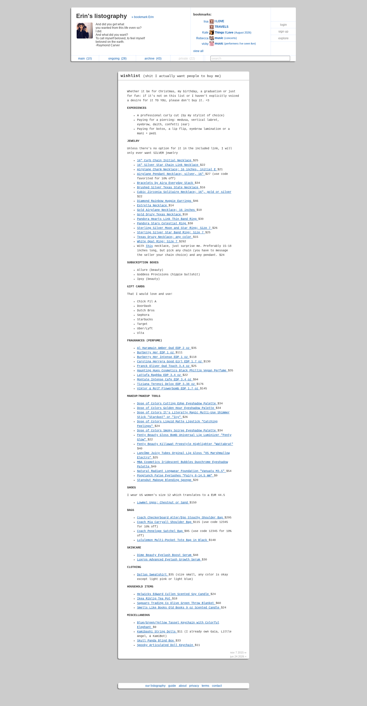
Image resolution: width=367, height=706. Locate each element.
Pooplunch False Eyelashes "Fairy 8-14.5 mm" (175, 475)
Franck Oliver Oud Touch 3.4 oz (164, 366)
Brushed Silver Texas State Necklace (168, 187)
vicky (205, 44)
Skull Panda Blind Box (156, 640)
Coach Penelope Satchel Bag (160, 531)
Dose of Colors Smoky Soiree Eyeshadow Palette (177, 430)
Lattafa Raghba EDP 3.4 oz (160, 375)
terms (205, 685)
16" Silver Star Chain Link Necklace (168, 165)
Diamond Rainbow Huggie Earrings (165, 201)
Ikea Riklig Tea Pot (154, 598)
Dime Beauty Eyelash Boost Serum (165, 555)
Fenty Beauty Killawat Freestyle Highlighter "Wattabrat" (185, 444)
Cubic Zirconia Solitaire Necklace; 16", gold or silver (184, 192)
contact (217, 685)
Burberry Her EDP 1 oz (156, 352)
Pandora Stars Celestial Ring (162, 223)
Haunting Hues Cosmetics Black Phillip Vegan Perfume (182, 370)
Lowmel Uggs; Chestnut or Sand (163, 502)
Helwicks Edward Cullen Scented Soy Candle (173, 594)
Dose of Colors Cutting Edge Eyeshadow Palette (177, 403)
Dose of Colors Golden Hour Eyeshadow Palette (176, 408)
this (149, 246)
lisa (206, 21)
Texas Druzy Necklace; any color (165, 237)
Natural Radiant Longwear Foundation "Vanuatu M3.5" (181, 471)
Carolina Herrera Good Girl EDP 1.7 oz (170, 361)
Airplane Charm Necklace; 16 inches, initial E (177, 169)
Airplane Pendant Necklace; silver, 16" (171, 174)
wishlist (171, 76)
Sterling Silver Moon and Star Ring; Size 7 (174, 228)
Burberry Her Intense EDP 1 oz (163, 357)
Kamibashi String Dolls (157, 631)
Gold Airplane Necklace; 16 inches (166, 210)
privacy (194, 685)
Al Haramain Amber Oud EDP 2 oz (164, 348)
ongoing (117, 58)
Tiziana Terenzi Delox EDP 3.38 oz (166, 384)
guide (172, 685)
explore (283, 38)
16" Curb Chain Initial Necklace (165, 160)
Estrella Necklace (153, 205)
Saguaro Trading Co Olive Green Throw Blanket (176, 603)
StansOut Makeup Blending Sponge (165, 480)
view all (198, 51)
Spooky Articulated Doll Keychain (166, 645)
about (182, 685)
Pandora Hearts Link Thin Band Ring (167, 219)
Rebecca (202, 38)
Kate (205, 32)
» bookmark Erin (143, 17)
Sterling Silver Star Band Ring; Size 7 (171, 232)
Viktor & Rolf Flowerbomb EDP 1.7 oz (168, 388)
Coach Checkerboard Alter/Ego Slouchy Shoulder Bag (180, 517)
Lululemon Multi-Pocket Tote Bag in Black (173, 540)
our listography (155, 685)
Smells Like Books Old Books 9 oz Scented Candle (179, 607)
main (85, 58)
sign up (283, 31)
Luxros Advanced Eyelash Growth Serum (169, 559)
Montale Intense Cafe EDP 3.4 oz (165, 379)
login (283, 25)
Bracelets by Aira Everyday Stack (166, 183)
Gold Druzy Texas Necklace (160, 214)
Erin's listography (101, 16)
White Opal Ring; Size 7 (158, 241)
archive (153, 58)
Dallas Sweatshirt (153, 574)
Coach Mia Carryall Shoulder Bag (165, 522)
